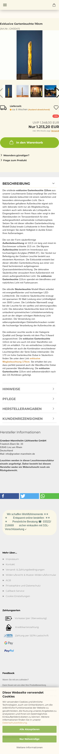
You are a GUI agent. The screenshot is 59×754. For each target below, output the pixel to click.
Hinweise (11, 389)
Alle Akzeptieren (30, 729)
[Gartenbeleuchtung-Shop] (29, 5)
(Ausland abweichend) (39, 109)
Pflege (9, 399)
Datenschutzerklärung (14, 722)
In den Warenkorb (29, 142)
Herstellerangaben (22, 409)
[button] (9, 496)
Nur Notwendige (29, 739)
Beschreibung (16, 184)
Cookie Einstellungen (18, 596)
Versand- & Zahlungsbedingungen (25, 569)
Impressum (12, 559)
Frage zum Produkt (15, 160)
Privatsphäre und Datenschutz (23, 585)
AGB (8, 580)
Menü (5, 5)
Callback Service (15, 590)
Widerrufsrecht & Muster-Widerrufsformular (31, 574)
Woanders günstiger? (16, 155)
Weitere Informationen (29, 747)
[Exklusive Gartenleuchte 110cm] (29, 54)
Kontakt (10, 564)
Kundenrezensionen (22, 419)
